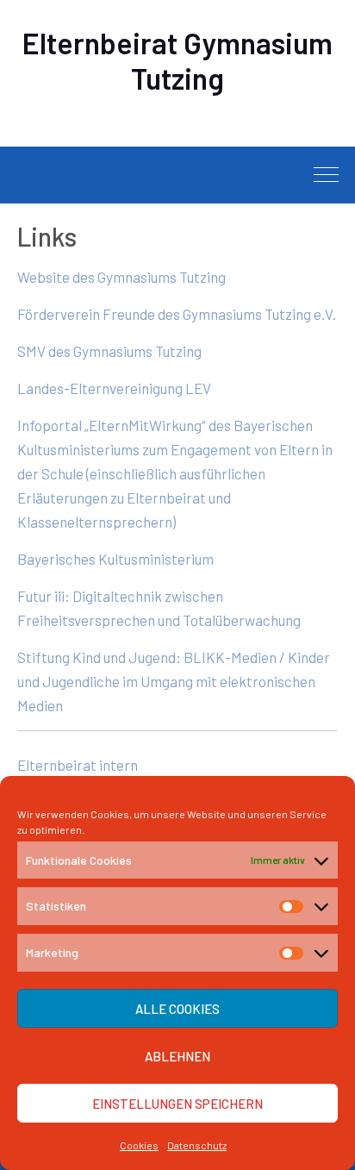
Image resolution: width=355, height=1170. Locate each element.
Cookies (139, 1145)
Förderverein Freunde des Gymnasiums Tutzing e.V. (176, 313)
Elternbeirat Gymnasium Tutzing (177, 60)
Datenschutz (197, 1145)
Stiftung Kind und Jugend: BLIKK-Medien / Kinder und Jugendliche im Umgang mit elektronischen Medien (173, 681)
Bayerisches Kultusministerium (115, 558)
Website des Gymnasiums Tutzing (121, 276)
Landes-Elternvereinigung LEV (114, 388)
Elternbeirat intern (77, 764)
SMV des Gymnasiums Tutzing (109, 351)
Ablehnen (177, 1056)
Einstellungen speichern (177, 1103)
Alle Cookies (177, 1009)
